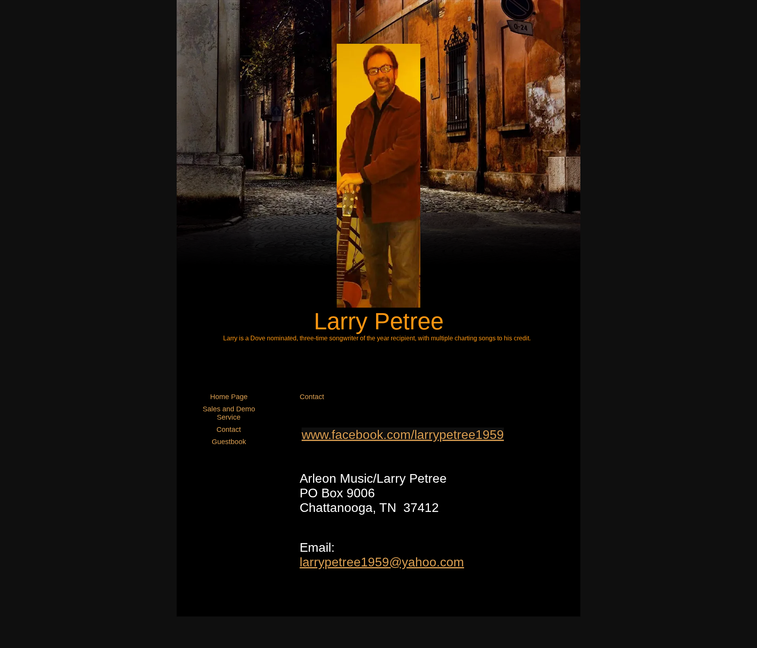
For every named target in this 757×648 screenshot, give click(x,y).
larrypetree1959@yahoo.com (382, 562)
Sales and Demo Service (229, 413)
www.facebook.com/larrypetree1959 (403, 435)
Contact (228, 429)
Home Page (229, 397)
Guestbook (229, 442)
